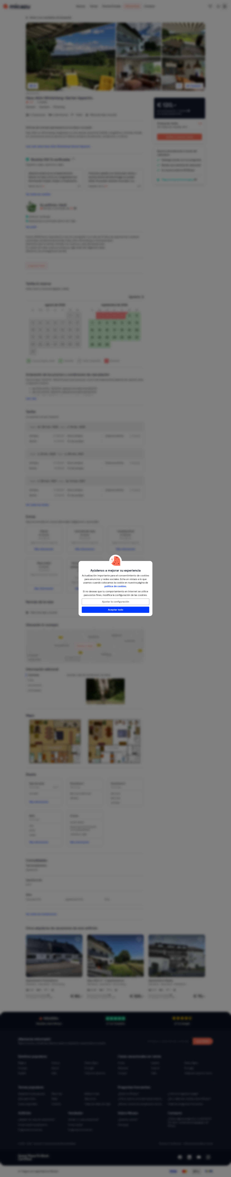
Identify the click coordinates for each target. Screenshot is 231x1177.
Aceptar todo (115, 609)
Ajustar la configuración (115, 601)
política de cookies (115, 586)
